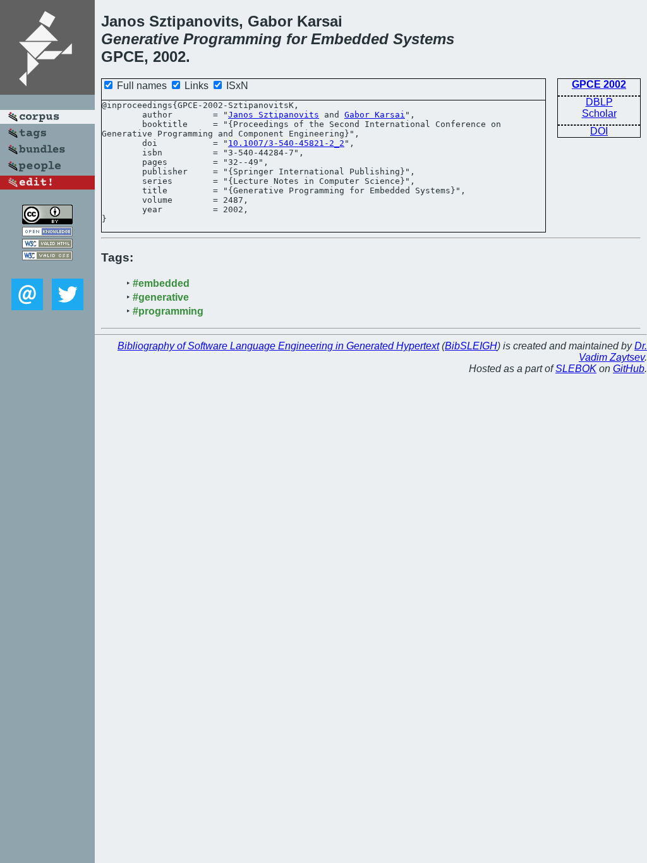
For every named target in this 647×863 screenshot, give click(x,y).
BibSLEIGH (471, 346)
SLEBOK (575, 368)
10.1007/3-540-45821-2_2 (286, 143)
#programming (168, 311)
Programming (232, 38)
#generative (161, 297)
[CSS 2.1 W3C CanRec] (47, 269)
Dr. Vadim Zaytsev (613, 352)
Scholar (599, 113)
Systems (423, 38)
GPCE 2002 (599, 84)
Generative (140, 38)
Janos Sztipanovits (273, 114)
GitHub (628, 368)
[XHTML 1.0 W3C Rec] (47, 244)
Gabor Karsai (374, 114)
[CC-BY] (47, 220)
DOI (599, 131)
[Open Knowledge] (47, 232)
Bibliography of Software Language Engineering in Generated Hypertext (278, 346)
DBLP (599, 102)
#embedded (161, 283)
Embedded (350, 38)
